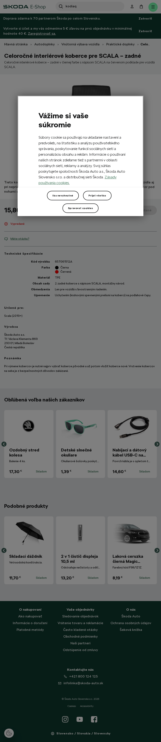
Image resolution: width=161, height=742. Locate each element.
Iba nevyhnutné (62, 195)
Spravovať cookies (80, 208)
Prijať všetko (97, 195)
